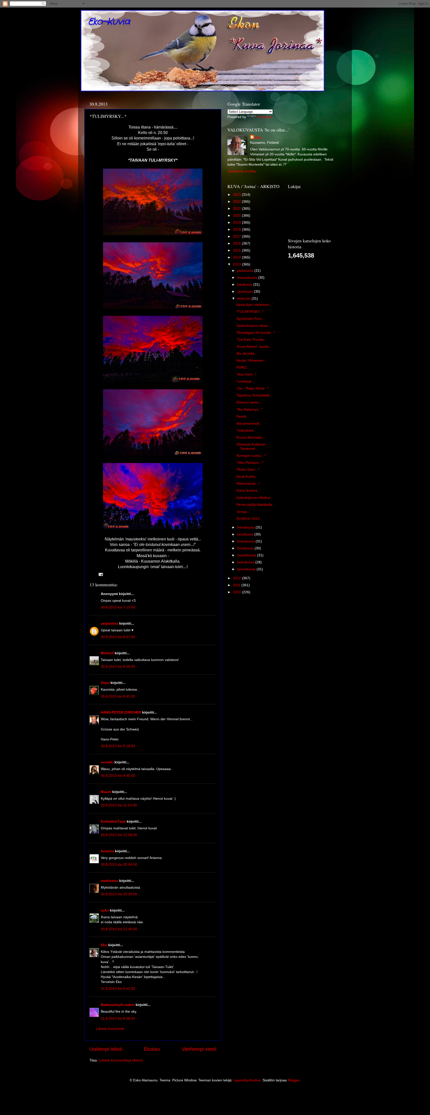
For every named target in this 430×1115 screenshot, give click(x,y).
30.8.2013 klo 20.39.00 (119, 894)
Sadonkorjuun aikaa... (253, 326)
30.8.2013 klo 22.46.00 (119, 929)
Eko (104, 945)
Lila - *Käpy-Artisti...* (252, 388)
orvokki (107, 762)
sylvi (105, 910)
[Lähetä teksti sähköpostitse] (100, 574)
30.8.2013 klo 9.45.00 (118, 776)
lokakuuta (245, 284)
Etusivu (152, 1049)
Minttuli (107, 653)
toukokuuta (246, 541)
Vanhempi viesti (199, 1049)
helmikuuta (246, 562)
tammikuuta (247, 569)
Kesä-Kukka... (247, 476)
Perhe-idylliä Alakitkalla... (255, 505)
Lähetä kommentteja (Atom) (121, 1060)
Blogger (294, 1080)
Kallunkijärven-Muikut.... (255, 498)
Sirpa (105, 683)
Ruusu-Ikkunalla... (250, 437)
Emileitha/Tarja (113, 821)
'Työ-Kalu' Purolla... (251, 339)
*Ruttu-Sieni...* (247, 469)
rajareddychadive (247, 1080)
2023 (237, 195)
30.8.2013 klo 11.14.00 (119, 805)
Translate (264, 117)
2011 (237, 585)
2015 (237, 250)
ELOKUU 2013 (248, 519)
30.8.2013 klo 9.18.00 (118, 746)
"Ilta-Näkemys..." (249, 409)
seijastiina (109, 623)
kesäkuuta (245, 534)
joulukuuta (245, 270)
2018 (237, 229)
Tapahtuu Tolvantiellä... (254, 395)
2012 (237, 578)
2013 (237, 264)
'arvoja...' (243, 512)
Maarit (106, 792)
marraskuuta (247, 277)
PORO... (243, 367)
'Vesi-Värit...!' (246, 374)
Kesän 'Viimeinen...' (251, 360)
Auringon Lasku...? (251, 456)
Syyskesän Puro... (250, 319)
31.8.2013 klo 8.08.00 (118, 1018)
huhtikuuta (246, 548)
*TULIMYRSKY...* (250, 312)
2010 (237, 592)
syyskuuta (245, 291)
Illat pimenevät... (249, 423)
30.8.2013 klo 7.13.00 (118, 607)
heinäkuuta (246, 527)
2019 (237, 222)
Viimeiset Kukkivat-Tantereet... (251, 446)
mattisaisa (109, 881)
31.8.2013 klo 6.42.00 (118, 988)
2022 (237, 201)
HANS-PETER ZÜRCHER (121, 712)
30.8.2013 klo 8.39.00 (118, 666)
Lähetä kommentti (110, 1029)
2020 (237, 215)
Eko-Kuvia (109, 21)
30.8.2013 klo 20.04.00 (119, 864)
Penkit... (242, 416)
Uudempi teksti (105, 1049)
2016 (237, 243)
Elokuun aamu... (249, 402)
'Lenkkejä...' (245, 381)
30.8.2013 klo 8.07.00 (118, 637)
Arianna (107, 851)
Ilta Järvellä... (246, 353)
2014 (237, 257)
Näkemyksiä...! (248, 483)
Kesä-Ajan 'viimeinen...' (254, 305)
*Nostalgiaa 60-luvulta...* (255, 332)
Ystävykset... (246, 430)
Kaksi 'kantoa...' (248, 490)
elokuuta (244, 298)
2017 (237, 236)
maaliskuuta (247, 555)
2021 (237, 208)
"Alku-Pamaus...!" (250, 462)
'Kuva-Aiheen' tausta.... (254, 346)
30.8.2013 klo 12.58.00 (119, 835)
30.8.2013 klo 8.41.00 (118, 696)
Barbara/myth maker (118, 1005)
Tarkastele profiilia (241, 171)
